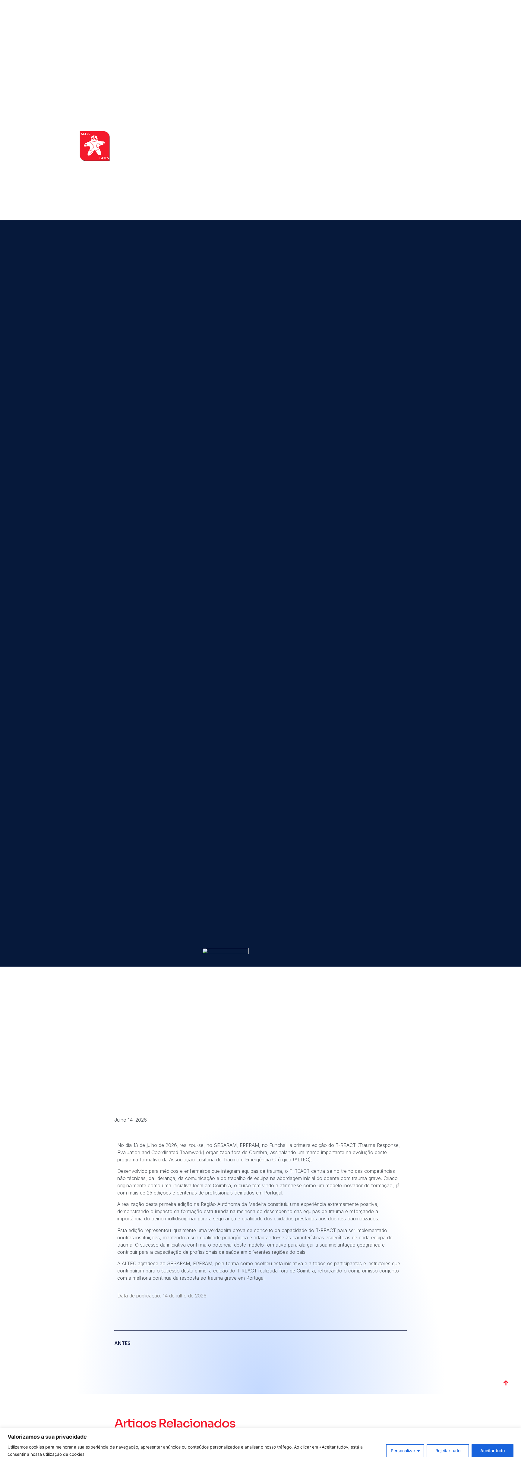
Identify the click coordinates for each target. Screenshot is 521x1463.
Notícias (402, 146)
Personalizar (403, 1450)
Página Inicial (286, 146)
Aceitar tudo (492, 1450)
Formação (349, 146)
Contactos (430, 146)
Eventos (376, 146)
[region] (260, 1445)
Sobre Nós (319, 146)
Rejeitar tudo (447, 1450)
